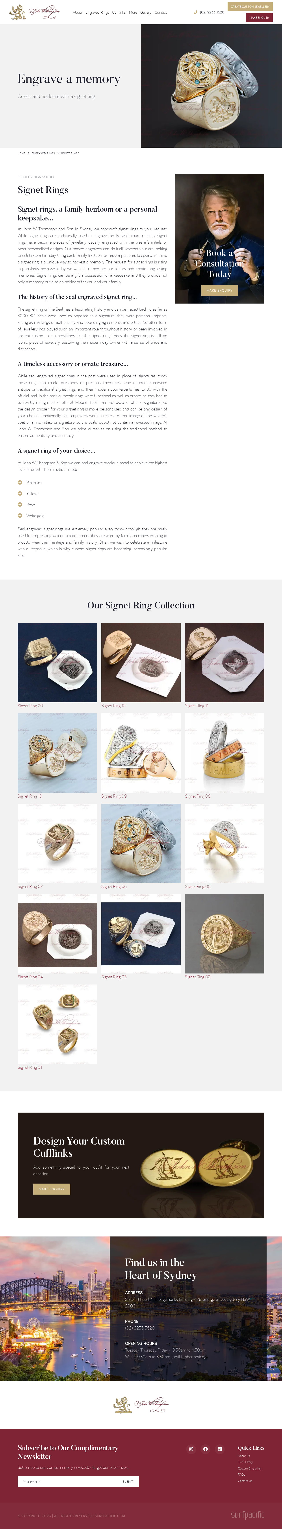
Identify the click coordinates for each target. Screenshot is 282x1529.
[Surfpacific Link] (247, 1515)
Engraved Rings (43, 153)
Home (22, 153)
